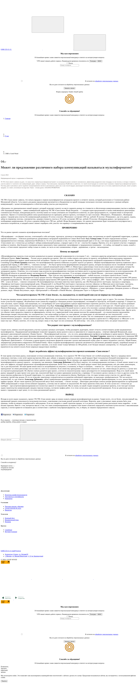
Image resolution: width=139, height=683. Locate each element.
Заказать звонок (69, 88)
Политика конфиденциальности (16, 495)
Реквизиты (8, 498)
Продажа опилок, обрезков (14, 506)
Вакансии (8, 510)
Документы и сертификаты (14, 497)
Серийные (8, 530)
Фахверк (8, 522)
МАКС (100, 61)
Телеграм (93, 61)
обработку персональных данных (106, 81)
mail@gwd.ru (16, 551)
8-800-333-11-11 (6, 551)
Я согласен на (90, 81)
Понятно (4, 681)
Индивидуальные (11, 532)
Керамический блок (12, 520)
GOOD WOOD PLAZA (13, 508)
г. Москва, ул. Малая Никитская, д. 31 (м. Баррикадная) (24, 556)
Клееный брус (10, 518)
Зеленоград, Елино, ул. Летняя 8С (16, 554)
